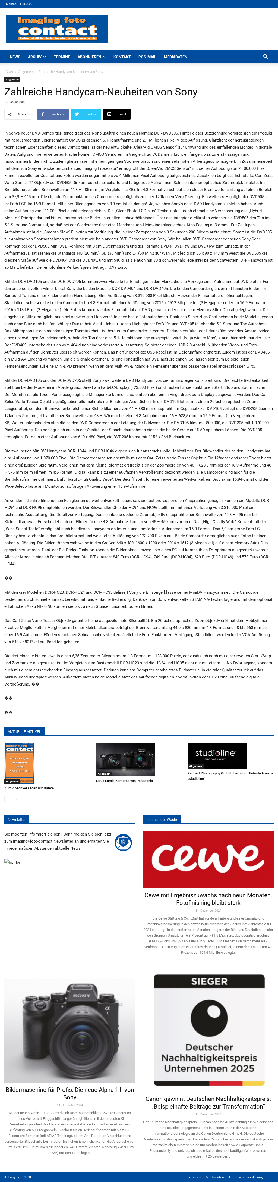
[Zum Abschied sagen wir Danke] (47, 763)
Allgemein (26, 71)
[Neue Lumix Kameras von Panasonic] (139, 759)
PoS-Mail (147, 57)
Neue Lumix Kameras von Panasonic (124, 781)
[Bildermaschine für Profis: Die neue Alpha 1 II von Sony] (69, 1025)
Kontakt (122, 57)
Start (9, 71)
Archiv (35, 57)
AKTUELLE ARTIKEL (24, 732)
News (15, 57)
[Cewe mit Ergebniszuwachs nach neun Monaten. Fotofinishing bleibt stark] (208, 859)
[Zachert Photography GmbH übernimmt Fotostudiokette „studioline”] (231, 756)
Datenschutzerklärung (246, 1177)
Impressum (192, 1177)
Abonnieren (89, 57)
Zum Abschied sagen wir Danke (29, 788)
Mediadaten (175, 57)
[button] (265, 57)
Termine (62, 57)
